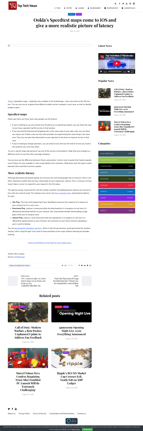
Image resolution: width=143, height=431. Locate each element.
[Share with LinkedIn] (84, 265)
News (79, 14)
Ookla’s (11, 101)
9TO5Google (19, 257)
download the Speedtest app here (28, 228)
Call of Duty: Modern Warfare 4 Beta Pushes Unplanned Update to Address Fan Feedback (28, 332)
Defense (117, 179)
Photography (112, 8)
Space (117, 211)
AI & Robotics (117, 154)
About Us (12, 413)
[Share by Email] (90, 265)
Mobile (71, 14)
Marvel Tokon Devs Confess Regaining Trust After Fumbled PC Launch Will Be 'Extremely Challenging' (27, 381)
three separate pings (63, 193)
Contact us (81, 413)
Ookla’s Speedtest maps (19, 265)
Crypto (69, 8)
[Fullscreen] (132, 71)
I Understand (87, 429)
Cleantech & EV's (117, 160)
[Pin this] (87, 265)
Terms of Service (39, 413)
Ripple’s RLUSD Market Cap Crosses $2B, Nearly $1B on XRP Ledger (71, 378)
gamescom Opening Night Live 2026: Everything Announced (71, 331)
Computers (117, 166)
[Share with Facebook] (79, 265)
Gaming (81, 8)
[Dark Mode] (130, 3)
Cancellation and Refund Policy (61, 413)
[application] (116, 63)
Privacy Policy (24, 413)
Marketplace (129, 8)
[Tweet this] (81, 265)
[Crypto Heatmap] (134, 3)
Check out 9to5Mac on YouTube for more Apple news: (50, 243)
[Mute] (129, 71)
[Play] (101, 71)
